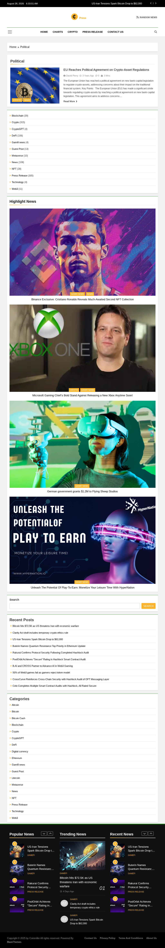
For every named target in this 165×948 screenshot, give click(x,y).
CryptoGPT (18, 129)
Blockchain (17, 115)
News (15, 162)
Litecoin (16, 778)
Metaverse (17, 155)
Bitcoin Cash (18, 718)
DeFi (14, 135)
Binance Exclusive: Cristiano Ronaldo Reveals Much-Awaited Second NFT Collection (82, 299)
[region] (41, 925)
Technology (18, 182)
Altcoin (15, 705)
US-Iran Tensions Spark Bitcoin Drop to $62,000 (38, 639)
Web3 (15, 188)
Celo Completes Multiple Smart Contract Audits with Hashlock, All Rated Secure (54, 685)
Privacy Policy (107, 938)
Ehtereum (17, 758)
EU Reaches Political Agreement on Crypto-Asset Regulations (106, 69)
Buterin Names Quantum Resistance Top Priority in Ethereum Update (105, 3)
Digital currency (20, 751)
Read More (69, 101)
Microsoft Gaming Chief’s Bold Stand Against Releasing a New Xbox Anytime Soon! (82, 395)
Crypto (73, 31)
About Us (151, 938)
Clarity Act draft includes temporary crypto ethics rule (40, 632)
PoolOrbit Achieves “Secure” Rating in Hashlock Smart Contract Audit (49, 659)
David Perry (72, 75)
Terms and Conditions (131, 938)
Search (14, 599)
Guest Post (18, 149)
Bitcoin (15, 711)
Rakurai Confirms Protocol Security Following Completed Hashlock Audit (51, 652)
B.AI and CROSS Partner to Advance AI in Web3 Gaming (43, 666)
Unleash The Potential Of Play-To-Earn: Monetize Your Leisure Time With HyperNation (82, 587)
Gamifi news (18, 142)
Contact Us (115, 31)
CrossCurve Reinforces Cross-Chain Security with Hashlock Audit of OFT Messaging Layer (61, 679)
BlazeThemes (14, 942)
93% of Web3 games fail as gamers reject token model (41, 672)
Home (44, 31)
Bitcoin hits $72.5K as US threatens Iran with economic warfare (46, 626)
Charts (58, 31)
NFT (14, 168)
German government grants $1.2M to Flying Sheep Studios (82, 491)
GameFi (31, 855)
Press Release (92, 31)
